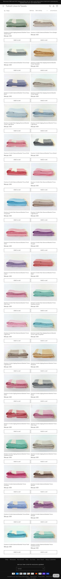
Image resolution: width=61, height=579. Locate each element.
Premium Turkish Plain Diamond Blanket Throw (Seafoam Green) (43, 303)
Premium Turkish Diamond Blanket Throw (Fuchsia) (15, 484)
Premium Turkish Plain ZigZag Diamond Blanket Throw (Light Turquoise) (43, 333)
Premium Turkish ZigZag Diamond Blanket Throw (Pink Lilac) (44, 424)
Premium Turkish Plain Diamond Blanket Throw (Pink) (43, 183)
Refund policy (33, 576)
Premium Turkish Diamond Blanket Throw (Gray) (16, 62)
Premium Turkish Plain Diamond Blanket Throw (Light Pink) (16, 333)
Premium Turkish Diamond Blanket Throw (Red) (16, 182)
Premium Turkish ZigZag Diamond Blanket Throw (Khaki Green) (17, 33)
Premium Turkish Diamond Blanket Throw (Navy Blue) (16, 93)
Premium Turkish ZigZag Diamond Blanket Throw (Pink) (17, 394)
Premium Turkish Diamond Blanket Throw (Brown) (42, 484)
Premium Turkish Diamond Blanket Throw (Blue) (16, 514)
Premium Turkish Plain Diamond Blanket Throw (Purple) (43, 243)
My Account (20, 559)
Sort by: (32, 10)
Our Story (32, 559)
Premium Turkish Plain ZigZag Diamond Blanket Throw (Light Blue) (16, 123)
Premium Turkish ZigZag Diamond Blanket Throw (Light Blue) (44, 123)
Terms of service (50, 576)
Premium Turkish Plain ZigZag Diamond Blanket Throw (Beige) (43, 93)
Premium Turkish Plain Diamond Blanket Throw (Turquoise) (16, 213)
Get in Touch (40, 559)
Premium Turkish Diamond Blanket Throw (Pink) (16, 153)
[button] (3, 6)
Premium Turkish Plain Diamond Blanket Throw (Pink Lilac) (16, 303)
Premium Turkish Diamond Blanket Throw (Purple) (42, 515)
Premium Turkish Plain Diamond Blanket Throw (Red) (43, 273)
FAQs (27, 559)
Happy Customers (51, 559)
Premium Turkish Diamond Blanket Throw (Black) (44, 153)
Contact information (31, 578)
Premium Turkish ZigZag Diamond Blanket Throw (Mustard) (44, 364)
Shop (6, 559)
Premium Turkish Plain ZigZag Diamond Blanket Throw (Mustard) (43, 63)
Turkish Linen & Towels (23, 576)
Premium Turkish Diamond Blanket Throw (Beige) (44, 32)
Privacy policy (41, 576)
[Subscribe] (43, 569)
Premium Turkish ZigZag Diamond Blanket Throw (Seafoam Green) (17, 454)
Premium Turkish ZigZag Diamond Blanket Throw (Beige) (44, 454)
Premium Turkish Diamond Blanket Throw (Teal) (16, 544)
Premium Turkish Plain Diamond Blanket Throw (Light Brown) (43, 213)
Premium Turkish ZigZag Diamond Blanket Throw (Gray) (44, 394)
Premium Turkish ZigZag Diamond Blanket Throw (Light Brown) (17, 364)
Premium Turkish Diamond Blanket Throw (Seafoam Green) (42, 545)
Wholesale (13, 559)
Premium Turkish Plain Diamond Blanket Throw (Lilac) (16, 273)
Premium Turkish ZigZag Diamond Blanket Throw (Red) (17, 424)
